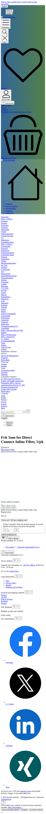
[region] (23, 481)
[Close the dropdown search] (28, 411)
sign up (5, 110)
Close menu (9, 103)
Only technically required (10, 810)
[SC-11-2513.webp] (19, 452)
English (9, 13)
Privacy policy (11, 583)
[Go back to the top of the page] (3, 802)
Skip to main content (9, 2)
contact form (13, 571)
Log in (3, 108)
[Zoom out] (3, 507)
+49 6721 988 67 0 (30, 565)
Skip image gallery (8, 450)
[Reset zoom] (8, 507)
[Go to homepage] (8, 17)
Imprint (8, 585)
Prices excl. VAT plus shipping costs (14, 520)
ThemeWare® (6, 799)
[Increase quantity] (16, 530)
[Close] (2, 504)
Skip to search (22, 2)
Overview (5, 112)
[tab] (23, 547)
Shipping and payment (14, 587)
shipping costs (25, 791)
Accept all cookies (36, 810)
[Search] (24, 412)
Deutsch (9, 11)
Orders (28, 112)
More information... (15, 807)
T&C (8, 581)
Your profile (13, 112)
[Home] (25, 183)
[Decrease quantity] (5, 530)
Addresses (22, 112)
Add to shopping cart (9, 534)
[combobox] (12, 412)
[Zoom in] (13, 507)
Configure (24, 810)
